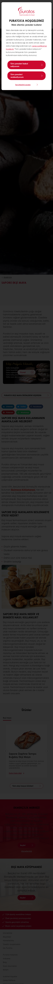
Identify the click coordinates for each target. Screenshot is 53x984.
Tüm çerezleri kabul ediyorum (19, 65)
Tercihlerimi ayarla (22, 84)
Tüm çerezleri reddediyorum (17, 75)
